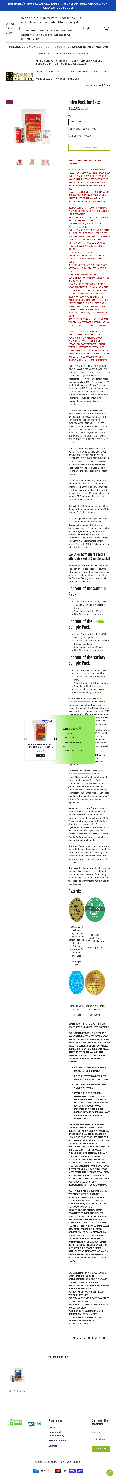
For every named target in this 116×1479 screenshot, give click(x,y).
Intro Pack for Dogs (18, 1375)
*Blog (40, 71)
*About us (54, 71)
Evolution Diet (51, 1461)
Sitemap (53, 1445)
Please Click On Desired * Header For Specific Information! (58, 46)
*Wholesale (44, 78)
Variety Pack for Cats (80, 136)
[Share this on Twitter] (89, 1338)
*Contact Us (100, 71)
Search (52, 1427)
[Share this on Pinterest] (96, 1338)
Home (89, 85)
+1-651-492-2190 (10, 28)
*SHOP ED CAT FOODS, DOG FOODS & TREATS (62, 53)
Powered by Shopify (70, 1461)
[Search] (97, 28)
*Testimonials (77, 71)
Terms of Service (58, 1440)
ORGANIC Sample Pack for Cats (84, 129)
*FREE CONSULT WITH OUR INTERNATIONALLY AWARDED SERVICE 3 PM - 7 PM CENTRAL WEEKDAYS (69, 62)
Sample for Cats (78, 122)
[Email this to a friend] (104, 1338)
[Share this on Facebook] (93, 1338)
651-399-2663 (30, 39)
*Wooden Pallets (67, 78)
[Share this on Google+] (100, 1338)
